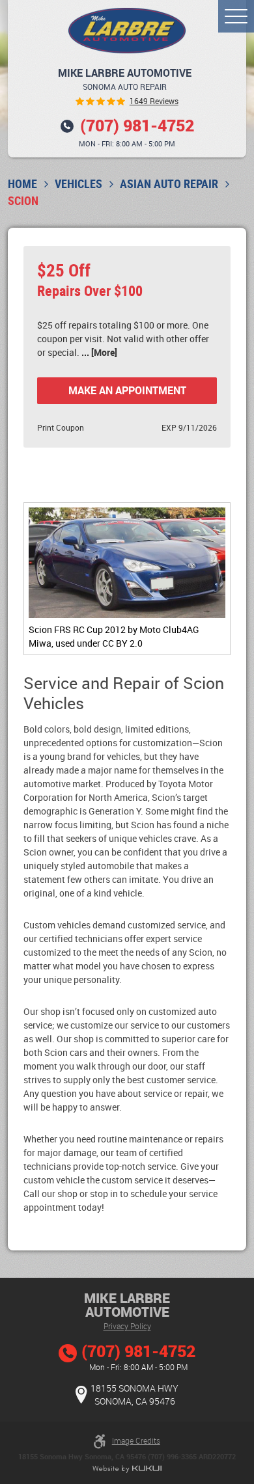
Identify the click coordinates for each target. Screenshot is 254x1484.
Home (22, 183)
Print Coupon (60, 427)
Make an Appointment (127, 390)
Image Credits (136, 1440)
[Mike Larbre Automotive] (127, 30)
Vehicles (78, 183)
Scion (23, 200)
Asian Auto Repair (169, 183)
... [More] (99, 352)
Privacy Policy (127, 1326)
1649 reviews (154, 101)
